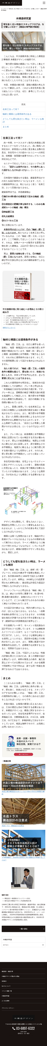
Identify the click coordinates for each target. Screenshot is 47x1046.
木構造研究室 (5, 996)
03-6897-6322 (25, 1028)
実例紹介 (4, 981)
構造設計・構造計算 (7, 971)
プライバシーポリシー (8, 1008)
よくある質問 (5, 1001)
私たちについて (6, 986)
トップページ (4, 9)
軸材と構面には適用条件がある (17, 114)
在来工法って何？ (11, 109)
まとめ (6, 127)
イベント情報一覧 (7, 991)
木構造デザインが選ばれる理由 (10, 976)
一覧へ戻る (23, 929)
